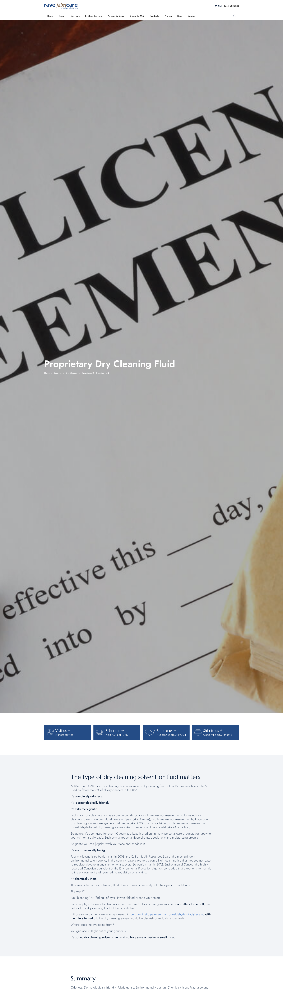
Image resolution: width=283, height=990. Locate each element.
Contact (191, 16)
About (62, 16)
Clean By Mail (137, 16)
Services (75, 16)
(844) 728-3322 (231, 5)
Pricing (168, 16)
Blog (179, 16)
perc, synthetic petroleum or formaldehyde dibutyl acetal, (167, 914)
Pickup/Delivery (115, 16)
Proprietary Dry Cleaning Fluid (95, 372)
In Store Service (93, 16)
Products (154, 16)
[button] (218, 6)
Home (50, 16)
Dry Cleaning (72, 372)
